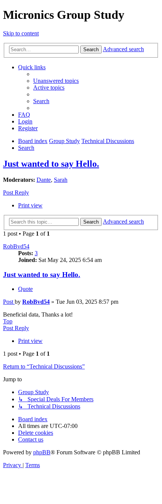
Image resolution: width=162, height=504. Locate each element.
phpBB (41, 452)
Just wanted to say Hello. (51, 164)
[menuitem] (56, 81)
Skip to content (21, 33)
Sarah (60, 180)
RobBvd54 (16, 246)
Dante (44, 180)
